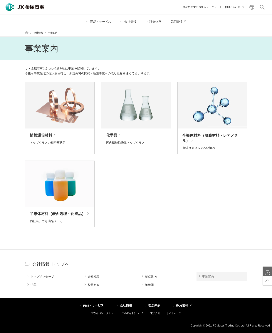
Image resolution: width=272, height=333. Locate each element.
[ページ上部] (267, 280)
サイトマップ (174, 313)
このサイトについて (133, 313)
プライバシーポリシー (103, 313)
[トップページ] (27, 33)
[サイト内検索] (262, 7)
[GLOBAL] (251, 7)
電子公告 (155, 313)
